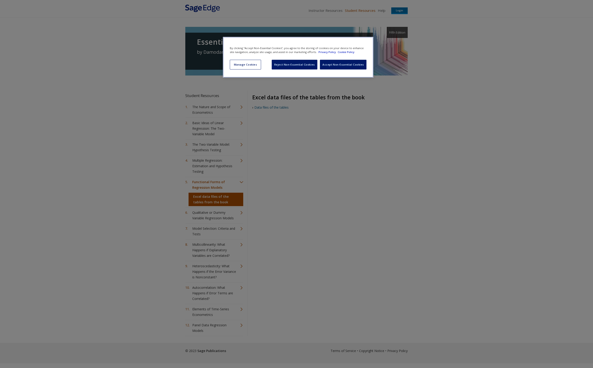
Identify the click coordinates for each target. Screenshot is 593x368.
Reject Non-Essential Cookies (294, 64)
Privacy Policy (328, 52)
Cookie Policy (346, 52)
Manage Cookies (245, 64)
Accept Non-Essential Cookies (343, 64)
